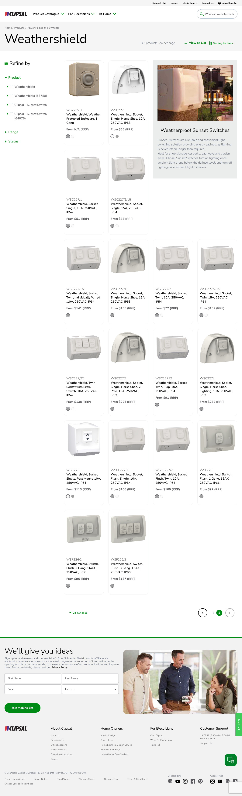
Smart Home (107, 740)
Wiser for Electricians (161, 740)
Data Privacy (63, 779)
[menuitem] (48, 14)
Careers (54, 759)
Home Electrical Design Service (116, 744)
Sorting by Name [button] (223, 43)
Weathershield (24, 87)
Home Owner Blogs (110, 749)
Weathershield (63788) (30, 96)
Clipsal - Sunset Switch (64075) (30, 116)
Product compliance (15, 779)
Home (8, 27)
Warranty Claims (86, 779)
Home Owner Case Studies (114, 754)
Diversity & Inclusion (61, 754)
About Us (56, 735)
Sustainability (57, 740)
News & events (58, 749)
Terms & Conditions (137, 779)
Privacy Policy (59, 667)
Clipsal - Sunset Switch (30, 105)
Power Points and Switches (43, 27)
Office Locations (59, 744)
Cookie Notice (41, 779)
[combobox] (32, 77)
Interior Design (108, 735)
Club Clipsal (156, 735)
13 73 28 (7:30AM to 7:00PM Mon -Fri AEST (215, 737)
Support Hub (206, 743)
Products (19, 27)
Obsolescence (111, 779)
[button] (8, 86)
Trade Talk (155, 744)
